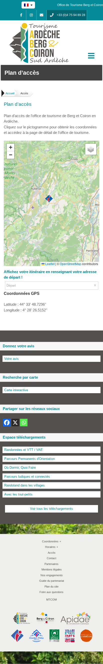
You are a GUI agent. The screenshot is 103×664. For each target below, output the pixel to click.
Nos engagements (51, 575)
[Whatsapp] (24, 422)
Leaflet (49, 264)
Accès (52, 552)
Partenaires (51, 563)
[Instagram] (31, 15)
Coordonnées (51, 541)
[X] (15, 422)
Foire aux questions (52, 592)
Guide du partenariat (51, 580)
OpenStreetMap (70, 264)
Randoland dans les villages (24, 485)
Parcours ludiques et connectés (27, 476)
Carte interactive (16, 390)
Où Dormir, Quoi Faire (20, 467)
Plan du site (51, 586)
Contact (51, 558)
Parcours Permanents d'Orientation (29, 459)
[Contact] (41, 15)
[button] (49, 199)
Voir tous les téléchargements (51, 509)
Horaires (51, 546)
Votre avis (11, 359)
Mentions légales (52, 569)
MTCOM (51, 599)
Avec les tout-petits (18, 494)
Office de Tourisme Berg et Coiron (80, 5)
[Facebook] (21, 15)
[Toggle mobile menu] (92, 55)
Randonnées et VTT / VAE (23, 450)
